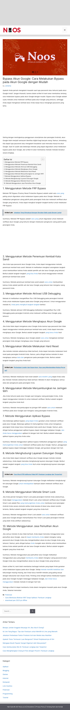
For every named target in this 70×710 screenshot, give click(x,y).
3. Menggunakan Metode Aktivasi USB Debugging (20, 167)
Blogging (6, 670)
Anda (33, 543)
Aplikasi (5, 667)
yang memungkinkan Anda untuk (32, 503)
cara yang (60, 193)
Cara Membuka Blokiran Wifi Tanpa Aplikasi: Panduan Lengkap (28, 598)
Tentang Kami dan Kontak (54, 707)
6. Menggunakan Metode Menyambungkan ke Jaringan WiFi (24, 174)
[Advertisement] (35, 12)
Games (5, 674)
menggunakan (17, 500)
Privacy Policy (40, 707)
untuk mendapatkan (26, 484)
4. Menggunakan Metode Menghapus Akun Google (20, 169)
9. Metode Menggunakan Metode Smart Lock (19, 181)
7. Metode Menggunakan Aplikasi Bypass (17, 176)
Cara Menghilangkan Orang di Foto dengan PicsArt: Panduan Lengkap (28, 651)
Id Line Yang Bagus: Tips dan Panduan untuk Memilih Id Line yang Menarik (30, 631)
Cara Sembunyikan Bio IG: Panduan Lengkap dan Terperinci (24, 647)
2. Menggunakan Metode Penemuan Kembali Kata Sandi (22, 164)
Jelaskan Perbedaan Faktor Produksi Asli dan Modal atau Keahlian (27, 635)
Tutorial (5, 697)
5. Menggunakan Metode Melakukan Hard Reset (20, 171)
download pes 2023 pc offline (16, 600)
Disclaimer (30, 707)
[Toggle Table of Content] (42, 159)
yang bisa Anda (32, 273)
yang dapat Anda (31, 421)
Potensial (8, 595)
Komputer (6, 682)
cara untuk (48, 282)
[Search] (32, 611)
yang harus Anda (52, 332)
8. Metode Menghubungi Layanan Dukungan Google (21, 178)
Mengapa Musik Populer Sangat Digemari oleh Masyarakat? (24, 643)
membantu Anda (32, 558)
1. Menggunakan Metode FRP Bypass (16, 162)
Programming (7, 694)
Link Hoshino (7, 686)
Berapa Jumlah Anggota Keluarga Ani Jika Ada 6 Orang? (23, 628)
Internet (5, 678)
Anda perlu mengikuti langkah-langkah (25, 304)
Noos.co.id (22, 707)
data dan (20, 357)
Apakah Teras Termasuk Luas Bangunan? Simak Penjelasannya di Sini (28, 639)
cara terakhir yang (45, 377)
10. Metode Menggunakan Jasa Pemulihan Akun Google (22, 183)
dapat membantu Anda (35, 537)
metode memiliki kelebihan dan (52, 569)
